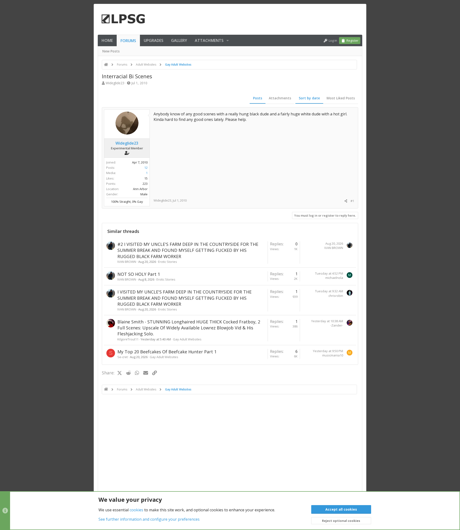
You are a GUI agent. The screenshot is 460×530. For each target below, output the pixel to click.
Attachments (280, 98)
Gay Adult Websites (187, 339)
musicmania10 (332, 355)
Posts (257, 98)
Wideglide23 (115, 83)
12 (146, 167)
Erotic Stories (167, 261)
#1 (352, 201)
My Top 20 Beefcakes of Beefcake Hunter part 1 (167, 352)
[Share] (346, 201)
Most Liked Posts (341, 98)
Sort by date (309, 98)
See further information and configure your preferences (149, 519)
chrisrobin (335, 295)
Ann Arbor (140, 189)
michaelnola (334, 278)
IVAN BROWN (126, 261)
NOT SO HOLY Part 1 (138, 274)
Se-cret (122, 357)
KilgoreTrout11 (127, 339)
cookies (136, 510)
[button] (227, 40)
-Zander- (336, 325)
